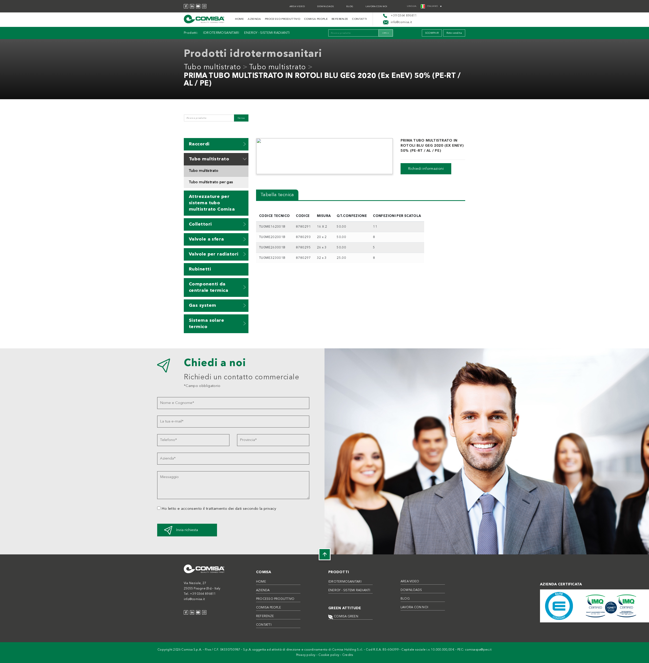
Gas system (202, 305)
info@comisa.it (194, 599)
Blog (349, 6)
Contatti (359, 19)
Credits (347, 655)
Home (239, 19)
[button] (244, 144)
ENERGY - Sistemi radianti (267, 33)
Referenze (340, 19)
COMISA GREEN (345, 616)
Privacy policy (306, 655)
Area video (297, 6)
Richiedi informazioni (426, 169)
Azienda (254, 19)
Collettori (200, 224)
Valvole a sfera (206, 239)
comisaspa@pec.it (478, 649)
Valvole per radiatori (213, 254)
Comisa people (316, 19)
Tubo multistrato (212, 67)
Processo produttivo (282, 19)
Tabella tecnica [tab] (277, 195)
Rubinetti (200, 269)
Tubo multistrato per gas (211, 182)
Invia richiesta (187, 530)
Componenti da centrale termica (208, 287)
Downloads (325, 6)
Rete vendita (454, 33)
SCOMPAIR (432, 33)
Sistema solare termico (206, 323)
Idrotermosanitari (221, 33)
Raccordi (199, 144)
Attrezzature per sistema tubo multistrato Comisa (212, 203)
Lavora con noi (376, 6)
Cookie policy (328, 655)
